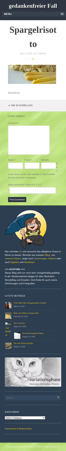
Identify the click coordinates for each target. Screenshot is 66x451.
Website (45, 160)
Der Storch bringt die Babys (33, 333)
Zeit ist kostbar (19, 323)
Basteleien (29, 262)
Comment (13, 123)
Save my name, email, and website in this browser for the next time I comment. (33, 170)
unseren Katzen (13, 258)
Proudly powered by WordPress (19, 446)
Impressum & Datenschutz (18, 428)
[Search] (56, 396)
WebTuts (56, 446)
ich (20, 251)
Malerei (52, 258)
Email (28, 160)
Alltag (47, 255)
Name (12, 160)
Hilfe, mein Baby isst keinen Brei (26, 313)
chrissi (42, 53)
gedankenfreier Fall (33, 6)
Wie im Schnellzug (22, 105)
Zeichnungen (40, 258)
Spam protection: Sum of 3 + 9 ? (24, 184)
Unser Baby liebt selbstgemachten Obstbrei (30, 303)
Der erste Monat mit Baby (23, 343)
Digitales (14, 262)
